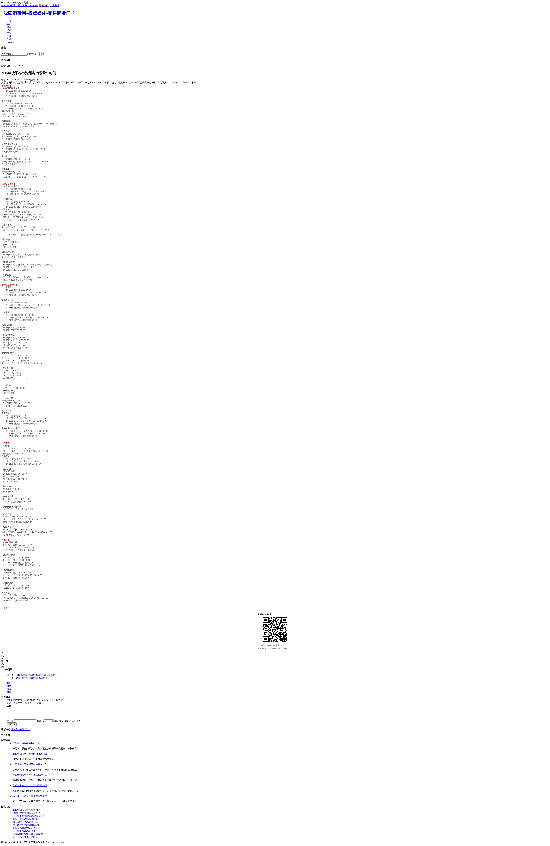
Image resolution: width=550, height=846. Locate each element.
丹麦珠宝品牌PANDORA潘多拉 (29, 816)
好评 (31, 703)
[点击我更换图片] (61, 720)
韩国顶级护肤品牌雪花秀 (25, 822)
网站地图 (15, 5)
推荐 (9, 689)
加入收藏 (54, 5)
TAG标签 (25, 5)
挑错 (9, 686)
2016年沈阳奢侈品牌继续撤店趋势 (30, 754)
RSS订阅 (34, 5)
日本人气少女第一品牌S (25, 837)
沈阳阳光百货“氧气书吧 (25, 828)
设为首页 (43, 5)
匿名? (77, 721)
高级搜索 (5, 5)
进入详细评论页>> (20, 729)
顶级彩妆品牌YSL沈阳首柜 (26, 813)
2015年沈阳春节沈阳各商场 (26, 810)
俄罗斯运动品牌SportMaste (26, 825)
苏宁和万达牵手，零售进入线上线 (30, 796)
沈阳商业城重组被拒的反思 (26, 743)
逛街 (21, 66)
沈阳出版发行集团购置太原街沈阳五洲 (35, 675)
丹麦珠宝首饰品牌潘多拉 (25, 831)
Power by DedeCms (54, 842)
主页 (14, 66)
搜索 (42, 54)
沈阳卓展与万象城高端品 (25, 819)
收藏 (9, 683)
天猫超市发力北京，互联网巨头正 (30, 785)
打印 (9, 692)
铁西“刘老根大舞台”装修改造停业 (33, 678)
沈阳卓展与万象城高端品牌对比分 (30, 764)
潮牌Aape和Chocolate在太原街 (28, 834)
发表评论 (11, 724)
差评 (41, 703)
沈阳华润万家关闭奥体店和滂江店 (30, 775)
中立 (20, 703)
